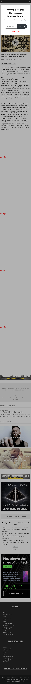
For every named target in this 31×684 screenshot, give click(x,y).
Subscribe (22, 26)
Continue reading (15, 31)
